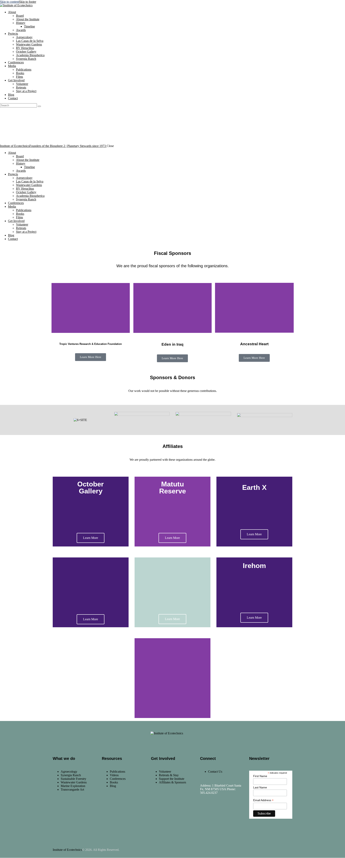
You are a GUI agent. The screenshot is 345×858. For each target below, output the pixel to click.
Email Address (263, 800)
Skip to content (9, 1)
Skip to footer (27, 1)
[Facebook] (205, 811)
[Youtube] (229, 811)
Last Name (260, 787)
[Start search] (39, 106)
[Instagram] (217, 811)
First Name (260, 776)
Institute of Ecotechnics (67, 849)
